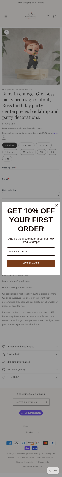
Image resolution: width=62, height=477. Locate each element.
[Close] (56, 205)
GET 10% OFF (31, 263)
